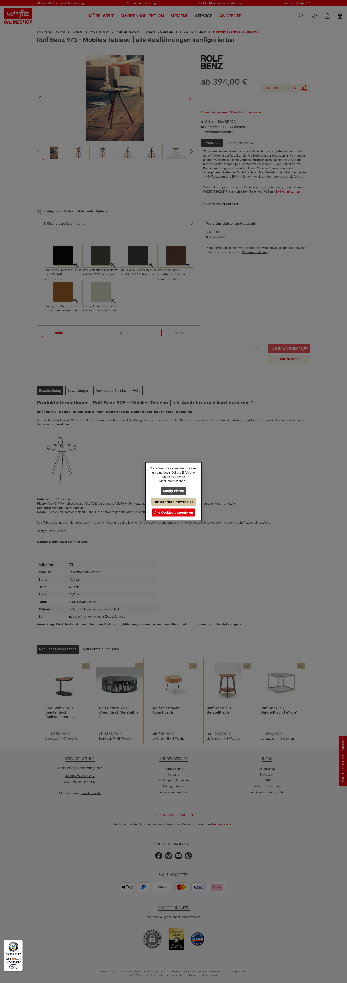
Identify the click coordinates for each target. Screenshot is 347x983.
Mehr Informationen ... (173, 481)
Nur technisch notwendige (173, 502)
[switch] (13, 966)
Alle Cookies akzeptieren (173, 512)
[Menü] (20, 942)
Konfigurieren (173, 491)
